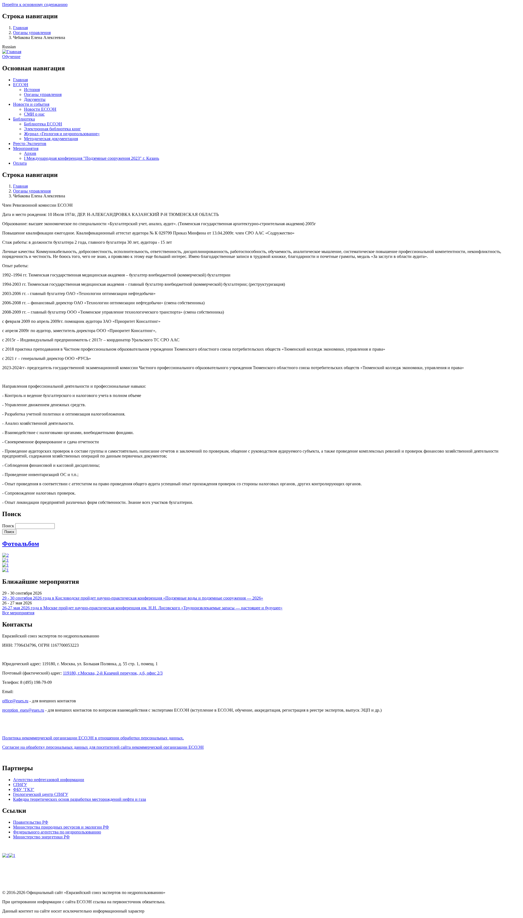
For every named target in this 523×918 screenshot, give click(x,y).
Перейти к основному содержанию (35, 4)
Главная (20, 27)
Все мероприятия (18, 612)
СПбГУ (20, 784)
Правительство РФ (30, 822)
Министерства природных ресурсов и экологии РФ (61, 827)
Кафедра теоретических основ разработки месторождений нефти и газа (79, 799)
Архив (30, 153)
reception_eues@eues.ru (23, 710)
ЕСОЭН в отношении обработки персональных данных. (93, 738)
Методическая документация (51, 138)
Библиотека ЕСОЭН (43, 124)
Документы (34, 99)
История (32, 89)
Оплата (20, 163)
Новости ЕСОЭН (40, 109)
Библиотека (24, 119)
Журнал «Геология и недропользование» (62, 133)
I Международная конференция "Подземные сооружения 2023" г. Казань (91, 158)
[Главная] (11, 51)
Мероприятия (25, 148)
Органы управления (32, 32)
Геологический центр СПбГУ (40, 794)
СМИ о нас (34, 114)
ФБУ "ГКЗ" (23, 789)
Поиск (8, 525)
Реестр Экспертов (29, 143)
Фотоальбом (20, 543)
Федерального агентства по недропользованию (57, 832)
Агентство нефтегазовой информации (48, 779)
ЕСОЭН (20, 84)
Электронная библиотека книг (52, 129)
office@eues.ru (15, 701)
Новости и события (31, 104)
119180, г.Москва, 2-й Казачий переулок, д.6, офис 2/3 (113, 673)
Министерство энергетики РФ (41, 837)
